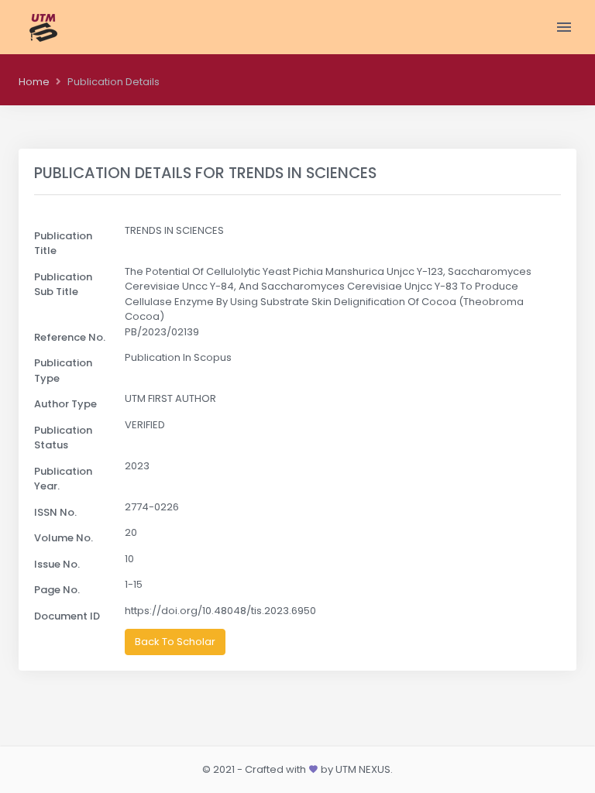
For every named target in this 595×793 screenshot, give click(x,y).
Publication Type (63, 370)
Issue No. (57, 564)
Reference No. (69, 337)
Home (34, 81)
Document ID (67, 616)
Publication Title (63, 243)
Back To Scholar (175, 641)
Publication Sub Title (63, 284)
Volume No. (63, 537)
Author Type (65, 403)
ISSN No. (55, 512)
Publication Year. (63, 479)
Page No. (57, 589)
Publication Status (63, 438)
